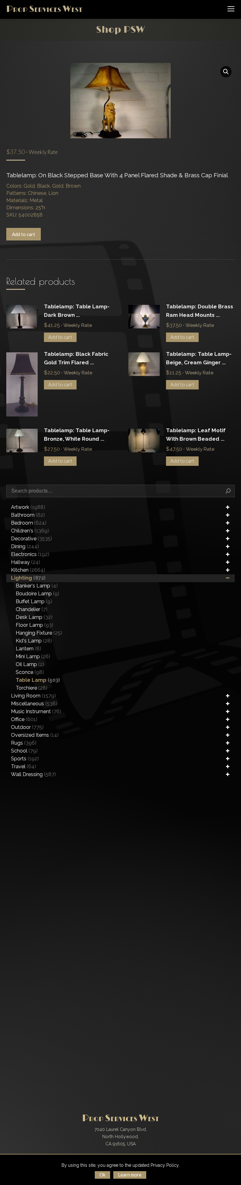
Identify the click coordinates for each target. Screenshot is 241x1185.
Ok (102, 1174)
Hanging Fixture (39, 633)
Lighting (28, 578)
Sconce (30, 672)
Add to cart (23, 234)
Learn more (130, 1174)
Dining (25, 546)
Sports (25, 759)
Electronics (30, 554)
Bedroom (28, 523)
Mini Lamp (33, 656)
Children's (30, 531)
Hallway (25, 562)
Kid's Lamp (34, 641)
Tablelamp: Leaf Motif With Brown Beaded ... (196, 434)
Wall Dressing (33, 774)
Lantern (28, 649)
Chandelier (31, 609)
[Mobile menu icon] (231, 9)
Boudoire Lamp (37, 594)
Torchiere (31, 688)
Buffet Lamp (34, 601)
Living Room (33, 696)
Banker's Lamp (37, 586)
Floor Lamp (34, 625)
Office (24, 719)
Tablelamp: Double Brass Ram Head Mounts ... (199, 310)
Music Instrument (36, 711)
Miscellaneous (34, 704)
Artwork (28, 507)
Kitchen (28, 570)
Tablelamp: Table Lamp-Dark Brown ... (77, 310)
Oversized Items (35, 735)
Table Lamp (38, 680)
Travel (23, 766)
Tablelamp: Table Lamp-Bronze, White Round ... (77, 434)
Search (228, 491)
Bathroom (28, 515)
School (24, 751)
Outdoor (27, 727)
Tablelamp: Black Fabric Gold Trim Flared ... (76, 358)
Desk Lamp (34, 617)
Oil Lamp (30, 664)
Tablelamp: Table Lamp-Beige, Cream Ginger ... (199, 358)
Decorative (31, 539)
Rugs (23, 743)
